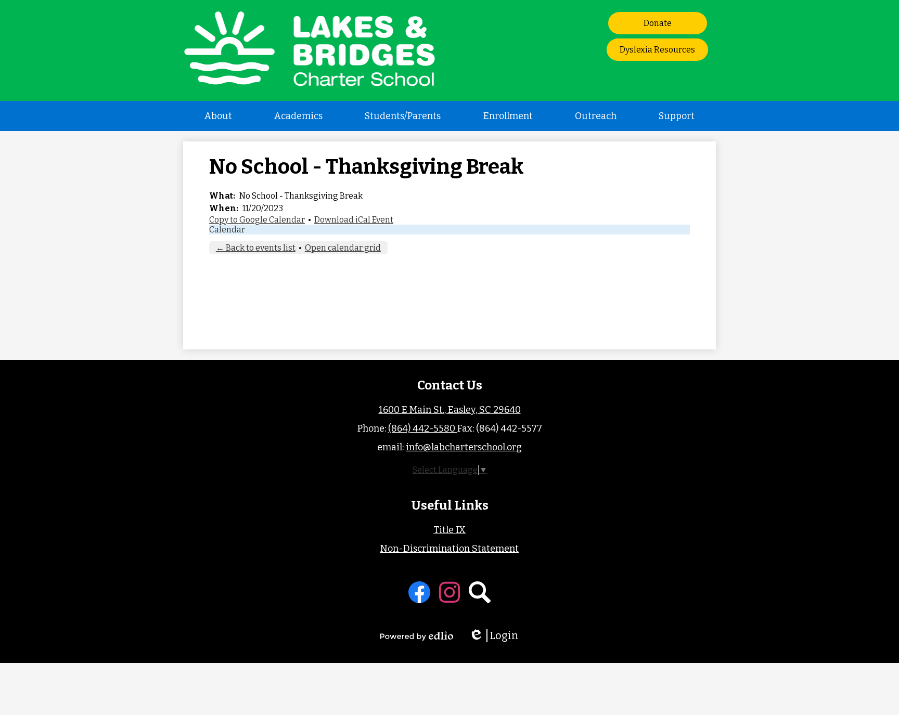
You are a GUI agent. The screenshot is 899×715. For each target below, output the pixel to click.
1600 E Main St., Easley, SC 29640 (450, 409)
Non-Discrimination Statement (449, 548)
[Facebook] (419, 592)
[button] (218, 116)
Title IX (449, 530)
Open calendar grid (343, 248)
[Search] (480, 592)
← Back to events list (256, 248)
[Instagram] (449, 592)
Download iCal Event (353, 220)
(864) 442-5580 (422, 428)
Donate (658, 23)
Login (497, 635)
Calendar (227, 230)
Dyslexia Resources (657, 50)
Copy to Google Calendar (257, 220)
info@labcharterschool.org (464, 447)
